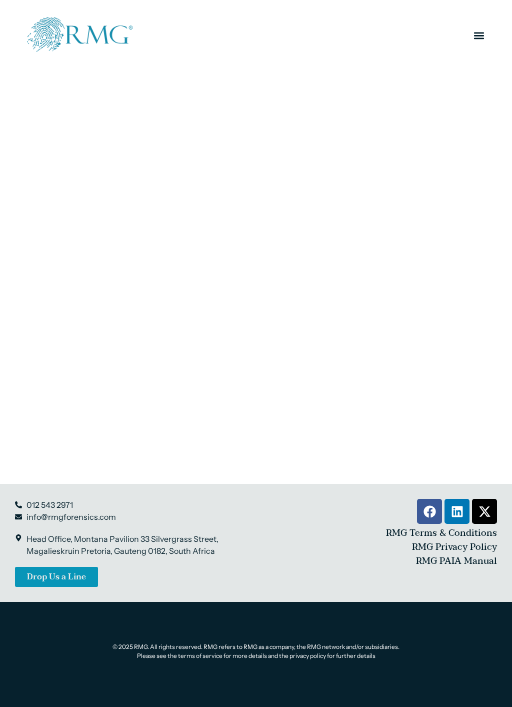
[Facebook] (429, 511)
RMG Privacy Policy (454, 547)
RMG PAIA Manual (456, 561)
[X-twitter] (484, 511)
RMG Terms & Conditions (441, 533)
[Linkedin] (457, 511)
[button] (478, 35)
